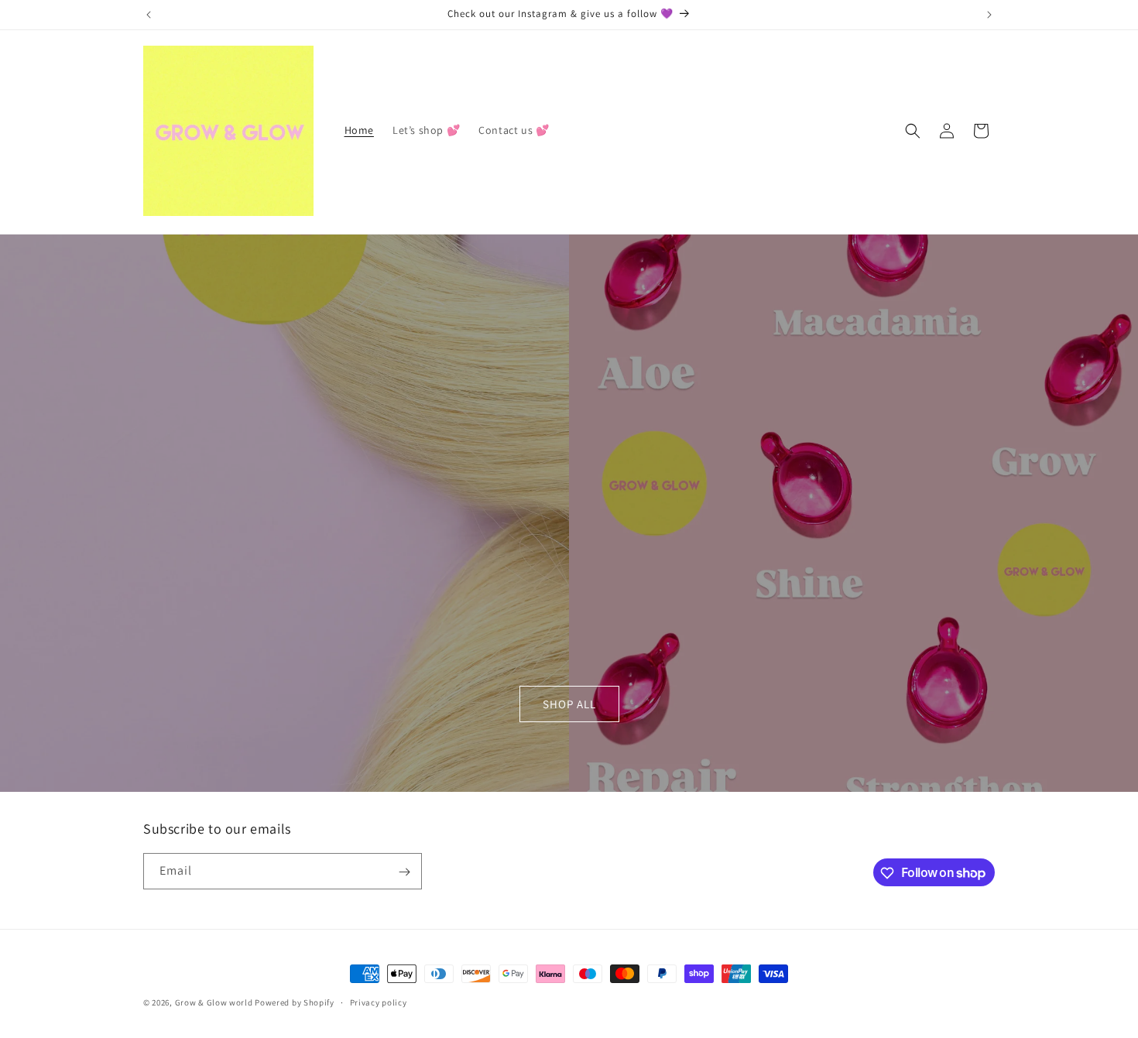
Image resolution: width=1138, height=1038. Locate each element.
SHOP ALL (569, 704)
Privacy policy (378, 1001)
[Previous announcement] (149, 14)
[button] (913, 131)
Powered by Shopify (294, 1002)
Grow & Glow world (215, 1002)
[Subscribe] (404, 872)
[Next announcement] (989, 14)
